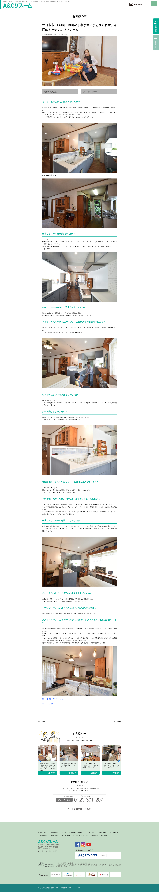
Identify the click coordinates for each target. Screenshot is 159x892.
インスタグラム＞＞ (52, 703)
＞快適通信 (94, 835)
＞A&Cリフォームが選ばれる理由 (72, 832)
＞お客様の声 (114, 832)
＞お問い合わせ (43, 835)
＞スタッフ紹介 (65, 835)
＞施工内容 (91, 832)
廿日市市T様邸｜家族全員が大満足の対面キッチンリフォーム (47, 765)
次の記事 (117, 721)
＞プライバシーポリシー (80, 835)
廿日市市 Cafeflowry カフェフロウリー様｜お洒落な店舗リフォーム (111, 765)
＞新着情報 (54, 832)
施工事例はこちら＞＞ (53, 699)
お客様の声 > (52, 773)
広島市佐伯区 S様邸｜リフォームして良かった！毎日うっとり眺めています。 (90, 765)
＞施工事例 (102, 832)
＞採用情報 (104, 835)
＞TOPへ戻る (42, 832)
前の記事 (42, 721)
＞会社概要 (54, 835)
